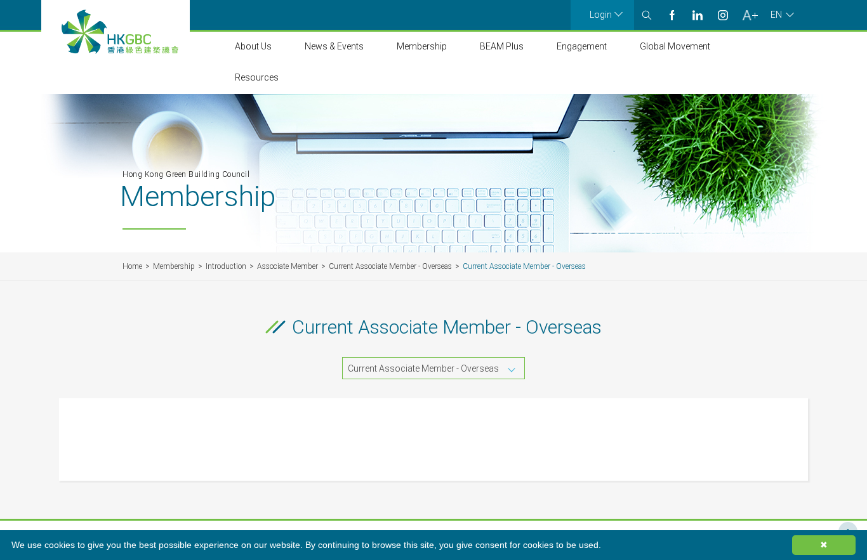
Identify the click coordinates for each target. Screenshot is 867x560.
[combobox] (433, 368)
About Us (253, 46)
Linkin (697, 15)
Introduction (226, 266)
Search (646, 15)
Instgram (723, 15)
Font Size (750, 15)
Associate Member (287, 266)
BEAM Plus (502, 46)
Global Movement (675, 46)
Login (601, 15)
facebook (672, 15)
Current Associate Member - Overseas (390, 266)
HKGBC (120, 32)
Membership (422, 46)
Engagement (582, 46)
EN (776, 15)
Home (132, 266)
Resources (257, 77)
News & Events (334, 46)
